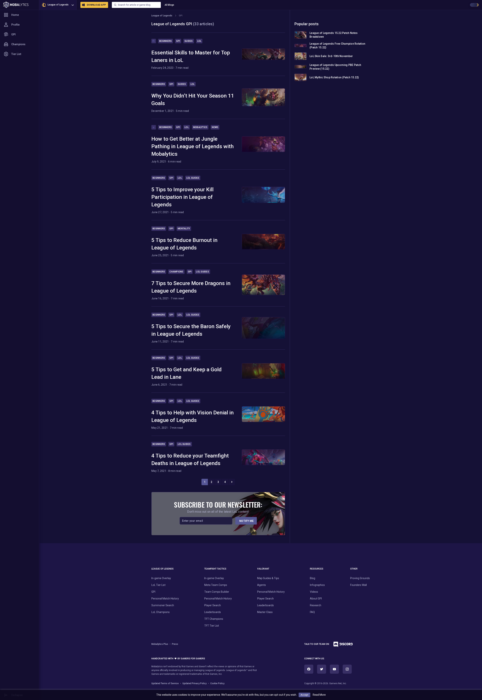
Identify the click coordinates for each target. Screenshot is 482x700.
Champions (18, 44)
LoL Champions (160, 612)
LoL (199, 41)
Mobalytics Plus (159, 644)
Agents (261, 584)
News (215, 127)
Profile (15, 24)
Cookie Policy (217, 683)
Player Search (212, 605)
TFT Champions (213, 618)
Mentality (184, 228)
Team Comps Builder (216, 591)
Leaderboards (212, 612)
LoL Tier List (158, 584)
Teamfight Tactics (215, 568)
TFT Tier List (211, 625)
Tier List (16, 54)
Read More (319, 694)
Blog (312, 578)
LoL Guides (192, 178)
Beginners (165, 41)
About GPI (316, 598)
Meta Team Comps (215, 584)
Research (315, 605)
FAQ (312, 612)
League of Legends (58, 4)
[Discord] (341, 645)
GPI (13, 34)
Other (354, 568)
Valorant (263, 568)
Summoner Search (162, 605)
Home (15, 14)
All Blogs (169, 5)
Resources (316, 568)
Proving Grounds (360, 578)
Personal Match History (165, 598)
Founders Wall (358, 584)
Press (175, 644)
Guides (189, 41)
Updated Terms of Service (165, 683)
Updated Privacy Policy (194, 683)
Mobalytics (200, 127)
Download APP (96, 5)
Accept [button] (304, 694)
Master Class (265, 612)
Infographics (317, 584)
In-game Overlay (161, 578)
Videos (314, 591)
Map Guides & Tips (268, 578)
